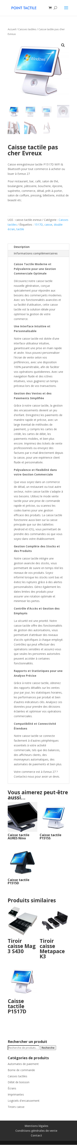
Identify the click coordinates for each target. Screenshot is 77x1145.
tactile (20, 229)
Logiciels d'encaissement (23, 1100)
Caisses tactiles (27, 29)
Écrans (12, 1088)
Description (22, 247)
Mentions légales (36, 1126)
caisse (48, 224)
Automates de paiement (23, 1064)
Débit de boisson (18, 1082)
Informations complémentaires (35, 253)
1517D (38, 224)
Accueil (12, 29)
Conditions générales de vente (36, 1130)
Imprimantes (16, 1094)
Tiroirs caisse (16, 1107)
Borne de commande (21, 1070)
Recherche (48, 1047)
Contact (36, 1135)
